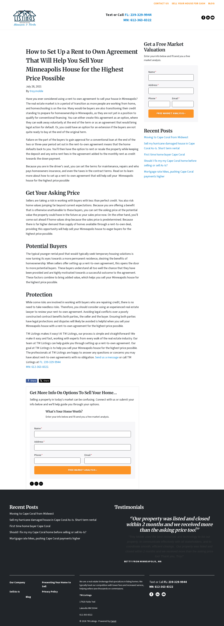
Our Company (71, 34)
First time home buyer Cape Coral (164, 155)
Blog (211, 3)
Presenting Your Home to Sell (56, 584)
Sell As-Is (118, 34)
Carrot (113, 621)
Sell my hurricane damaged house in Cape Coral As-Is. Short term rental (53, 520)
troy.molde (36, 91)
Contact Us (161, 3)
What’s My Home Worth (146, 34)
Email (88, 455)
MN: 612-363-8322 (137, 20)
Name (38, 428)
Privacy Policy (50, 591)
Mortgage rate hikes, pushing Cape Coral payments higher (45, 538)
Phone (38, 455)
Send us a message (107, 357)
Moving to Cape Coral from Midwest (166, 137)
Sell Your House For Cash (188, 3)
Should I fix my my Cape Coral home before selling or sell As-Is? (48, 532)
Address (39, 442)
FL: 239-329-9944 (138, 14)
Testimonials (96, 34)
